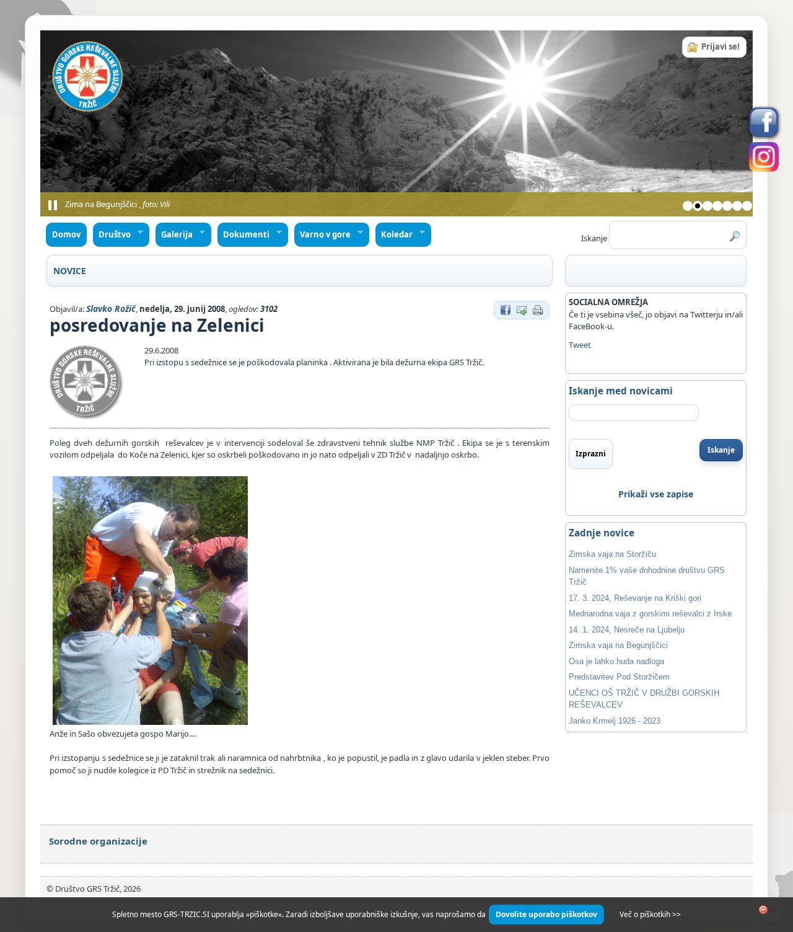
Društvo (112, 235)
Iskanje (721, 450)
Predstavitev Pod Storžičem (619, 676)
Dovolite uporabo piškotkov (546, 914)
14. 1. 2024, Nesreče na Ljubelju (627, 629)
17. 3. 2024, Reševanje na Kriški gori (635, 598)
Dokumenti (243, 235)
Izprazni (591, 453)
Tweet (580, 344)
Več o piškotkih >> (650, 914)
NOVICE (69, 271)
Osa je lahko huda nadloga (616, 661)
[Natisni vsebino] (538, 308)
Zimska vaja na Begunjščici (618, 645)
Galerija (174, 235)
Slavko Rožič (111, 308)
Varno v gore (322, 235)
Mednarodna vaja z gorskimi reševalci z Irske (650, 613)
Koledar (394, 235)
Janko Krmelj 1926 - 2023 (614, 721)
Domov (66, 234)
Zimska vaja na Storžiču (612, 554)
